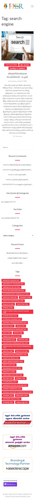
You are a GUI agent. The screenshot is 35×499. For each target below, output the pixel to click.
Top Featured (11, 65)
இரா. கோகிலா (25, 65)
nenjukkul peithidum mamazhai (17, 347)
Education (10, 297)
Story (8, 378)
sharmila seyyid (12, 368)
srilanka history (13, 375)
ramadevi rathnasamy (15, 354)
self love (9, 365)
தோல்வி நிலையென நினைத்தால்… (21, 165)
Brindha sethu (12, 287)
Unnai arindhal (12, 388)
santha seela (11, 358)
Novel (8, 351)
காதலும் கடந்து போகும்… (25, 184)
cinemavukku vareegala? (16, 294)
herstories (13, 81)
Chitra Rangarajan (14, 290)
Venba (8, 395)
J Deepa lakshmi (12, 319)
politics (22, 351)
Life (7, 333)
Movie (23, 339)
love (18, 333)
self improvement (13, 361)
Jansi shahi (10, 316)
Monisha (9, 339)
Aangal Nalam (11, 280)
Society (9, 371)
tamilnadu (10, 382)
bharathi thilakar (13, 284)
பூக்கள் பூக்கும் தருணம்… (21, 179)
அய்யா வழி (23, 402)
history (23, 304)
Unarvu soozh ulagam (15, 385)
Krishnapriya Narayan (15, 329)
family (26, 297)
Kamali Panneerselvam (15, 322)
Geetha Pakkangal (13, 301)
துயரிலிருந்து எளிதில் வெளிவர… (21, 170)
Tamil (21, 378)
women (22, 395)
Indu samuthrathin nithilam (16, 311)
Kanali (8, 326)
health (8, 304)
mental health (12, 336)
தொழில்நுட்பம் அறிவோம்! (17, 68)
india (8, 307)
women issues (12, 399)
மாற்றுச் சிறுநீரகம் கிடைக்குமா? (17, 258)
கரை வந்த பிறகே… (21, 174)
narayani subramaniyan (16, 343)
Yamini (8, 402)
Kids (21, 326)
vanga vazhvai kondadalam (18, 392)
